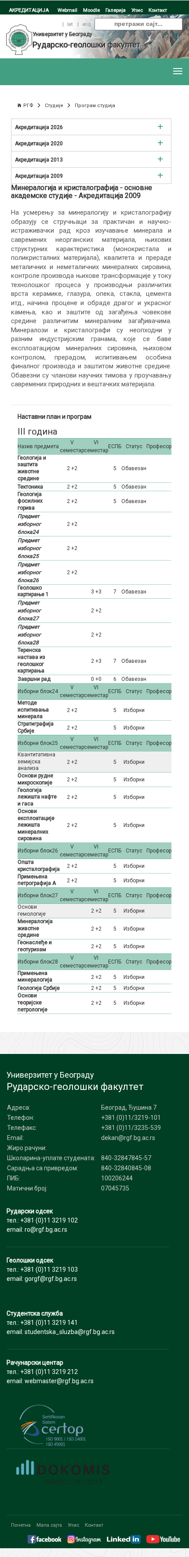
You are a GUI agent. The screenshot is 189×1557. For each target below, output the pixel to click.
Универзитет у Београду (62, 34)
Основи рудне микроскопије (35, 779)
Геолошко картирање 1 (33, 591)
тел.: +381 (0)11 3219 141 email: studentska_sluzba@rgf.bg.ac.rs (61, 1322)
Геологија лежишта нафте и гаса (37, 797)
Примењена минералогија (35, 976)
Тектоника (30, 487)
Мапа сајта (49, 1525)
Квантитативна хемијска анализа (36, 761)
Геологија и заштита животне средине (32, 468)
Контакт (158, 10)
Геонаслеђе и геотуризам (35, 946)
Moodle (91, 10)
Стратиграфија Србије (36, 727)
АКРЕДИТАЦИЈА (29, 10)
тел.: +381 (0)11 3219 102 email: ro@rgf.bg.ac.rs (42, 1220)
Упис (137, 10)
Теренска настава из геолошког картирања (31, 660)
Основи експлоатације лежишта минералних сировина (36, 824)
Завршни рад (34, 679)
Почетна (21, 1525)
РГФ (28, 105)
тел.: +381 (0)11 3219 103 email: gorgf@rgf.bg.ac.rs (42, 1269)
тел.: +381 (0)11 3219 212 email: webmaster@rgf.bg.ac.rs (50, 1371)
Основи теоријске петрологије (32, 1002)
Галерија (115, 10)
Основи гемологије (32, 910)
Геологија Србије (39, 988)
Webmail (67, 10)
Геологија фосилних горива (30, 501)
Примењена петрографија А (37, 880)
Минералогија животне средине (35, 928)
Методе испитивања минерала (33, 709)
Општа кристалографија (39, 865)
